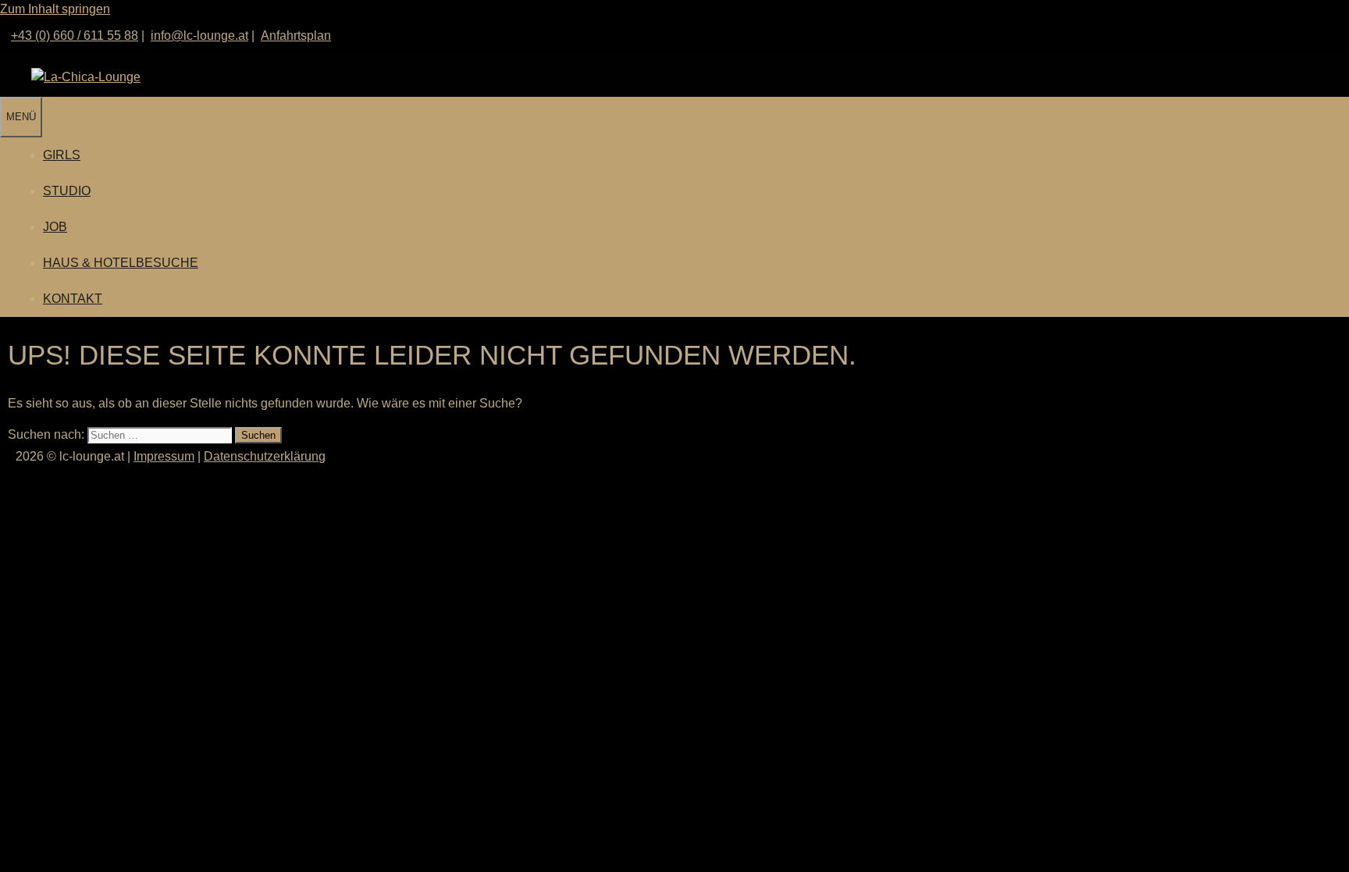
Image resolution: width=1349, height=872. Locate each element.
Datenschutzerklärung (265, 456)
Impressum (163, 456)
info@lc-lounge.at (199, 35)
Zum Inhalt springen (55, 9)
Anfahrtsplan (296, 35)
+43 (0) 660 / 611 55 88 (74, 35)
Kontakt (72, 298)
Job (55, 226)
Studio (67, 191)
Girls (61, 155)
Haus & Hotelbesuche (120, 262)
